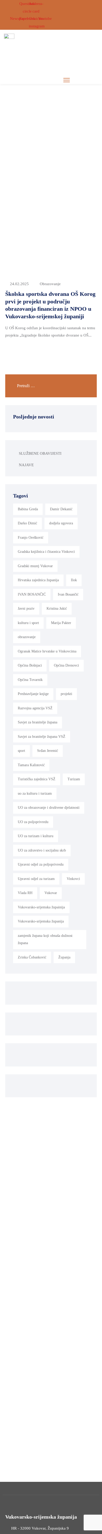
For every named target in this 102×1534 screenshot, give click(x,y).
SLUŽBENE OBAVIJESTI (40, 453)
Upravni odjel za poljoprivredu (41, 864)
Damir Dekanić (61, 509)
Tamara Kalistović (31, 765)
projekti (66, 694)
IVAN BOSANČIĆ (32, 594)
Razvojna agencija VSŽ (35, 708)
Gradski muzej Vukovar (35, 566)
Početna (48, 111)
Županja (64, 957)
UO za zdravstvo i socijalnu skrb (42, 850)
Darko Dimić (27, 523)
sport (21, 751)
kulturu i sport (28, 623)
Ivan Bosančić (68, 594)
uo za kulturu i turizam (35, 793)
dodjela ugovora (61, 523)
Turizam (73, 779)
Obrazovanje (50, 284)
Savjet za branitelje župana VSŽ (41, 737)
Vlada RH (25, 893)
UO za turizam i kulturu (35, 836)
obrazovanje (27, 637)
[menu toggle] (66, 80)
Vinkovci (73, 879)
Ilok (74, 580)
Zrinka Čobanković (32, 957)
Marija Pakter (61, 623)
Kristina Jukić (57, 608)
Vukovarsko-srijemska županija (41, 921)
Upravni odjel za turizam (36, 879)
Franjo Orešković (30, 538)
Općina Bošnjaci (30, 665)
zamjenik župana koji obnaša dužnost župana (45, 939)
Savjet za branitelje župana (37, 722)
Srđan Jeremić (47, 751)
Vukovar (50, 893)
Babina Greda (28, 509)
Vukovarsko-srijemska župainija (41, 907)
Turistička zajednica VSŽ (36, 779)
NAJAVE (26, 465)
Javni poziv (26, 608)
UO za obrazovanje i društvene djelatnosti (49, 808)
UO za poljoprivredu (33, 822)
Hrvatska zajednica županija (38, 580)
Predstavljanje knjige (33, 694)
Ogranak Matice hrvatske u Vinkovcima (47, 651)
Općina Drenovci (66, 665)
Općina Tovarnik (30, 680)
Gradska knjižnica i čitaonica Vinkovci (46, 552)
